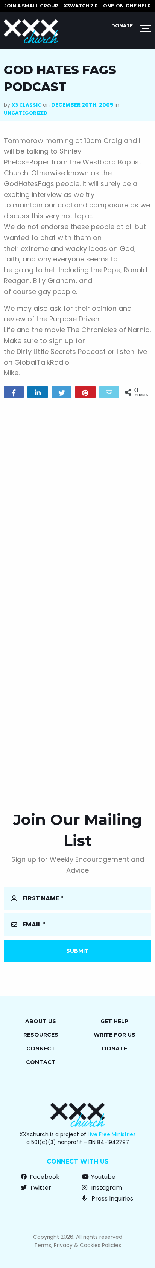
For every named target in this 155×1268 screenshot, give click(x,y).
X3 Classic (26, 105)
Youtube (102, 1177)
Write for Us (114, 1034)
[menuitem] (31, 6)
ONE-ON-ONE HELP (127, 6)
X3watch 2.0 (81, 6)
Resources (40, 1034)
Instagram (106, 1187)
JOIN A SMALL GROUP (31, 6)
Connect (40, 1048)
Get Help (114, 1021)
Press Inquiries (111, 1198)
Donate (122, 25)
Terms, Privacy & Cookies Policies (77, 1245)
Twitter (39, 1187)
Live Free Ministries (112, 1134)
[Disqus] (77, 500)
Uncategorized (25, 112)
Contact (41, 1062)
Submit (77, 950)
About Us (40, 1021)
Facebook (43, 1177)
